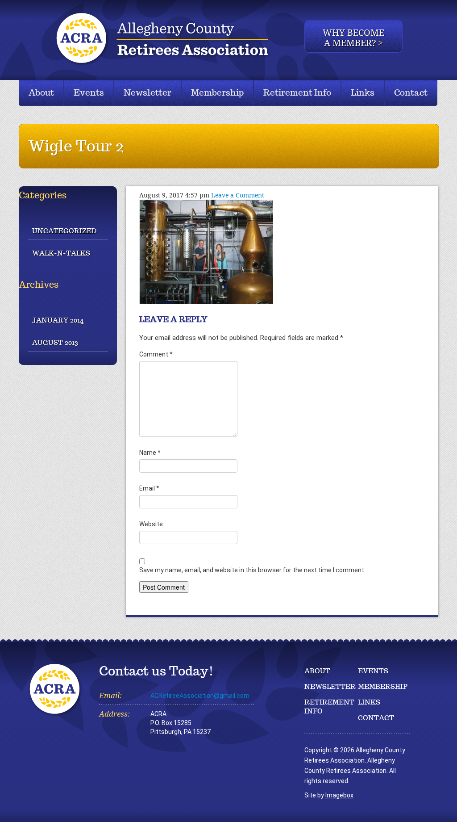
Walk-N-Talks (61, 253)
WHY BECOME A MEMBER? (353, 37)
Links (362, 92)
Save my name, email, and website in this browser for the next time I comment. (252, 570)
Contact (411, 92)
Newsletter (147, 92)
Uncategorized (64, 230)
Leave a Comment (237, 195)
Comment (156, 354)
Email (149, 488)
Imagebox (339, 795)
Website (151, 524)
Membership (217, 92)
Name (150, 452)
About (41, 92)
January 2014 (57, 320)
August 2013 (55, 342)
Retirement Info (297, 92)
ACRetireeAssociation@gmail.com (199, 695)
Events (89, 92)
